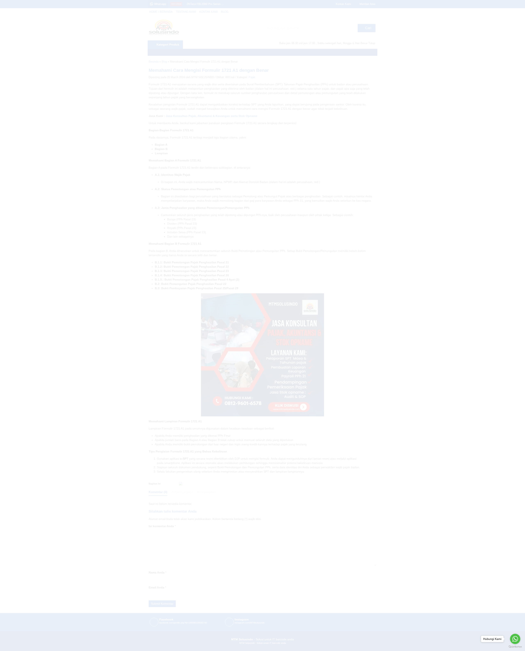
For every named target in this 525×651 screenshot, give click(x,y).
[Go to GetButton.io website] (515, 646)
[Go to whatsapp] (515, 639)
